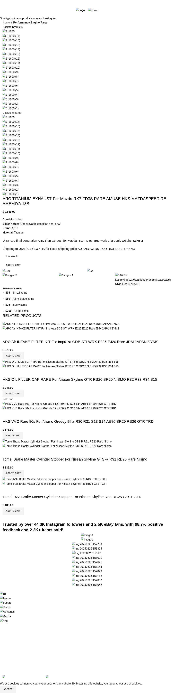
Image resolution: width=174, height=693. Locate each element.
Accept (7, 689)
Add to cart (13, 265)
